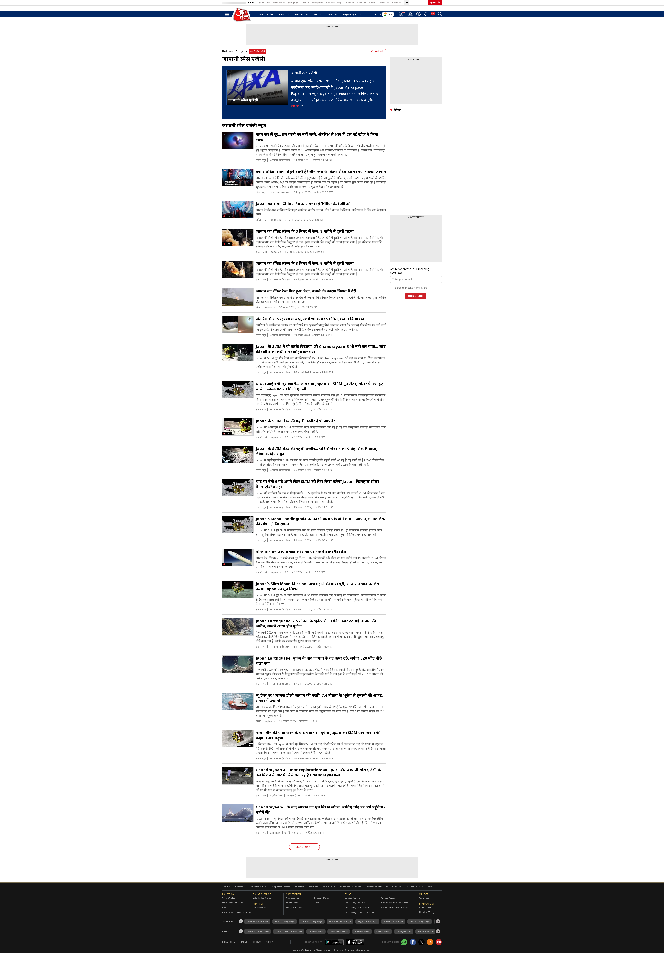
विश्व (258, 307)
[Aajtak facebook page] (413, 942)
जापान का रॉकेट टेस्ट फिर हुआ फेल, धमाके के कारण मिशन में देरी (306, 290)
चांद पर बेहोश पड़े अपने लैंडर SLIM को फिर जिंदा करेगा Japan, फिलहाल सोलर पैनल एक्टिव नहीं (317, 484)
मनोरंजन (299, 14)
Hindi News (227, 51)
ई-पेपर (261, 2)
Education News (426, 931)
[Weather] (410, 14)
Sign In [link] (432, 2)
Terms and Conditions (350, 886)
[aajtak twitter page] (421, 942)
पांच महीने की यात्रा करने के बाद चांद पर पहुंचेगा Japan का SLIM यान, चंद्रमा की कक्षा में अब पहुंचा (318, 735)
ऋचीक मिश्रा (276, 795)
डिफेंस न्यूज (261, 192)
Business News (362, 931)
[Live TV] (433, 14)
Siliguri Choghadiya (367, 921)
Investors (299, 886)
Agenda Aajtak (388, 897)
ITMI (224, 907)
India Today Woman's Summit (395, 902)
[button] (438, 921)
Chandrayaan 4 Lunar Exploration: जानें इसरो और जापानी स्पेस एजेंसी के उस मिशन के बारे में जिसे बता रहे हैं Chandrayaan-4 (318, 772)
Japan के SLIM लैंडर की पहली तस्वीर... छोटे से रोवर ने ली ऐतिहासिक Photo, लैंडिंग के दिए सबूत (316, 451)
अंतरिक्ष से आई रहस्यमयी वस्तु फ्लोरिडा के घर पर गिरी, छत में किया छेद (310, 318)
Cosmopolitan (292, 897)
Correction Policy (374, 886)
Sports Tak (384, 2)
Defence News (316, 931)
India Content (425, 907)
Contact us (240, 886)
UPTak (372, 2)
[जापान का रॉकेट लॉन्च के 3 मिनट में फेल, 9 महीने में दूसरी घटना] (237, 269)
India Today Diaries (262, 897)
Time (316, 902)
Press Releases (393, 886)
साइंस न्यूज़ (261, 160)
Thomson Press (260, 907)
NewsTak (361, 2)
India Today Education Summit (359, 912)
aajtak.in (276, 219)
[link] (438, 2)
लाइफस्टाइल (349, 14)
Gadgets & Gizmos (295, 907)
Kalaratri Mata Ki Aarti (257, 931)
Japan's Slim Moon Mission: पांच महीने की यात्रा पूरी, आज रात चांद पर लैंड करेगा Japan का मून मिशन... (317, 586)
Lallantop (349, 2)
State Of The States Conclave (395, 907)
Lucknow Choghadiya (257, 921)
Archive (270, 942)
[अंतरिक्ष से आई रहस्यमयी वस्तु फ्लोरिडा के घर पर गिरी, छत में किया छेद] (237, 325)
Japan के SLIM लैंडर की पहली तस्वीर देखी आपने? (295, 420)
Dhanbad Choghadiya (340, 921)
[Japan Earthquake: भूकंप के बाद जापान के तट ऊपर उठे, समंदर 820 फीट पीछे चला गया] (237, 664)
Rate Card (313, 886)
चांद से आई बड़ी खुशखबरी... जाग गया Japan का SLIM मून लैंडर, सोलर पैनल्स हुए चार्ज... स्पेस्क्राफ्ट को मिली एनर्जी (319, 386)
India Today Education (232, 902)
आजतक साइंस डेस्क (280, 160)
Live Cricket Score (339, 931)
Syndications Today (362, 949)
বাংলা (268, 2)
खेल (330, 14)
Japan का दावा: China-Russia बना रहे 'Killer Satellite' (303, 203)
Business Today (333, 2)
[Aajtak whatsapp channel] (404, 942)
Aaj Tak (252, 2)
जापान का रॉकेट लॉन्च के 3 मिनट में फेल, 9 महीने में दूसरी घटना (305, 231)
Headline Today (426, 912)
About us (226, 886)
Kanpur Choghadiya (284, 921)
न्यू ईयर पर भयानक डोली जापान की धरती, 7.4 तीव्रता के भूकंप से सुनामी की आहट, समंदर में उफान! (319, 698)
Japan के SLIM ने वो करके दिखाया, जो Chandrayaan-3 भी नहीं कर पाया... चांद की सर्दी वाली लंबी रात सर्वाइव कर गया (321, 349)
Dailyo (244, 942)
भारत (281, 14)
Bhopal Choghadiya (393, 921)
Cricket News (383, 931)
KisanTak (396, 2)
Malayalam (317, 2)
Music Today (292, 902)
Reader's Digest (321, 897)
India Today (279, 2)
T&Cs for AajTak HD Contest (418, 886)
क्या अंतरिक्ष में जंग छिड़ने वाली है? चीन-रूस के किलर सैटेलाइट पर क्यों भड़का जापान (321, 171)
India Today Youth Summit (357, 907)
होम (261, 14)
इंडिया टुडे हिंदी (293, 2)
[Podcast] (418, 14)
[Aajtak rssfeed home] (430, 942)
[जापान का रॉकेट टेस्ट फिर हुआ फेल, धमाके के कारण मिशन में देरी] (237, 297)
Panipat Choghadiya (420, 921)
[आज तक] (242, 14)
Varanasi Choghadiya (311, 921)
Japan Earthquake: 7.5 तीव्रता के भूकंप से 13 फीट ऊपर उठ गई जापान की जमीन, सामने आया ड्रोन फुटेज (316, 623)
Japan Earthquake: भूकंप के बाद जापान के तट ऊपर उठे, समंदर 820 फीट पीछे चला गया (319, 660)
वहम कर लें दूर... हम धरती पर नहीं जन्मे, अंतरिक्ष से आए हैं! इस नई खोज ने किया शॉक (317, 137)
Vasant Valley (228, 897)
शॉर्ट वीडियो (261, 251)
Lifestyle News (403, 931)
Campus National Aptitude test (237, 912)
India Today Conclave (355, 902)
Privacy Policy (328, 886)
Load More (304, 847)
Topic (241, 51)
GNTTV (305, 2)
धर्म (316, 14)
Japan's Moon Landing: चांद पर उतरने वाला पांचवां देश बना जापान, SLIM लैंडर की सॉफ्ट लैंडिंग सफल (321, 521)
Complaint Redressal (281, 886)
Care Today (424, 897)
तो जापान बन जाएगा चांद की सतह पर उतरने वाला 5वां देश (301, 551)
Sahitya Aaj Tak (352, 897)
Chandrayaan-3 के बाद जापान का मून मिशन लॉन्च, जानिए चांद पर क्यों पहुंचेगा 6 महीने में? (321, 809)
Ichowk (257, 942)
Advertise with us (258, 886)
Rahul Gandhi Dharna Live (288, 931)
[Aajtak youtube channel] (439, 942)
